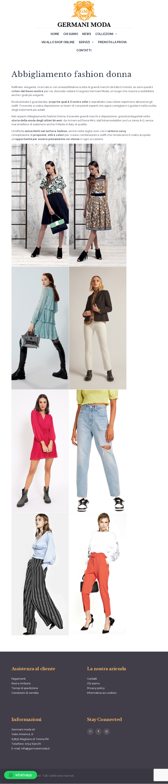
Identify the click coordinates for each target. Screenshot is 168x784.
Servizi (84, 42)
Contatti (83, 50)
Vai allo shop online (58, 42)
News (86, 34)
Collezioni (104, 34)
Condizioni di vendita (25, 692)
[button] (20, 775)
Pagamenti (18, 678)
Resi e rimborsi (21, 683)
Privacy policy (96, 688)
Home (55, 34)
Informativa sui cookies (101, 692)
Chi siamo (70, 34)
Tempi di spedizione (24, 688)
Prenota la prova (112, 42)
